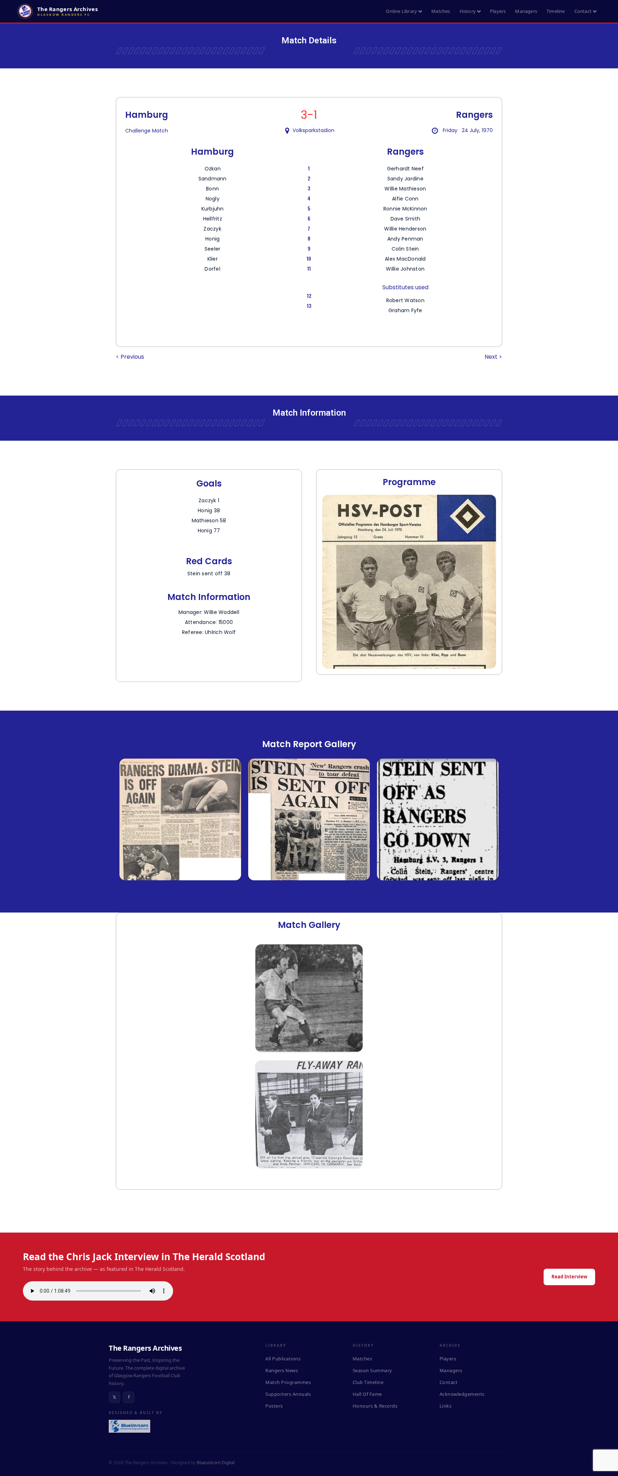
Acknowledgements (462, 1394)
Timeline (555, 11)
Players (498, 11)
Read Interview (569, 1276)
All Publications (282, 1358)
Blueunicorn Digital (216, 1463)
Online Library (401, 11)
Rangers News (281, 1370)
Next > (493, 357)
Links (446, 1406)
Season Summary (372, 1370)
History (468, 11)
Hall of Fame (367, 1394)
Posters (274, 1406)
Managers (526, 11)
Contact (583, 11)
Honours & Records (375, 1406)
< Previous (130, 357)
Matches (440, 11)
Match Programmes (288, 1382)
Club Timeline (368, 1382)
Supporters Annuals (288, 1394)
